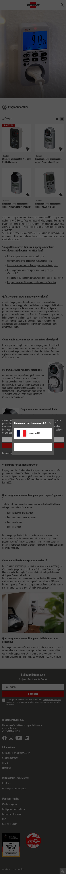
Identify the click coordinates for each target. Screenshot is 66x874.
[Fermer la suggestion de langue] (50, 423)
